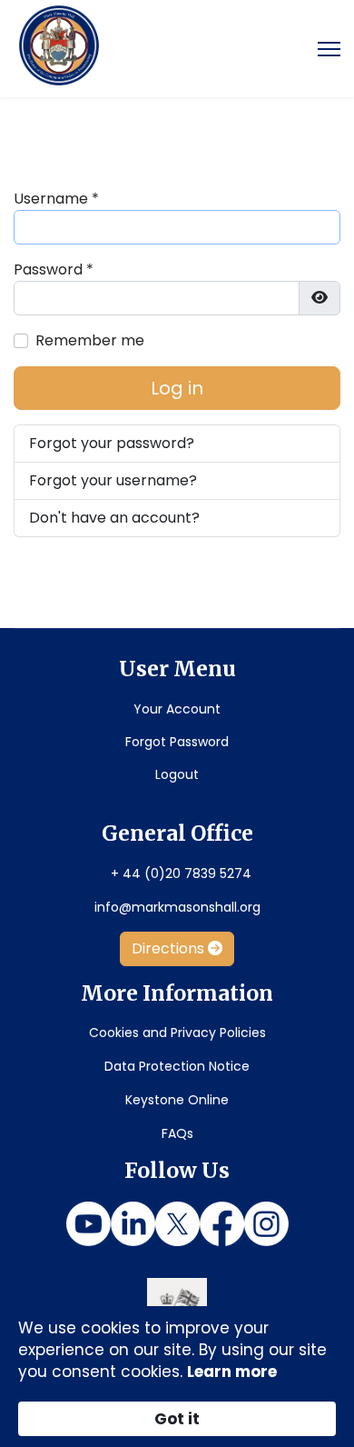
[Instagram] (266, 1224)
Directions (170, 948)
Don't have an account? (114, 517)
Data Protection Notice (177, 1066)
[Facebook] (222, 1224)
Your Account (177, 709)
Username (56, 198)
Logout (177, 774)
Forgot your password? (111, 443)
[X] (177, 1224)
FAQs (177, 1133)
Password (53, 269)
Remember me (89, 340)
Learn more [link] (232, 1371)
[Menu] (329, 49)
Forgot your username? (113, 480)
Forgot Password (177, 742)
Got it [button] (177, 1419)
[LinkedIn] (133, 1224)
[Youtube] (88, 1224)
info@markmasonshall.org (177, 907)
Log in (177, 388)
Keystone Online (177, 1100)
